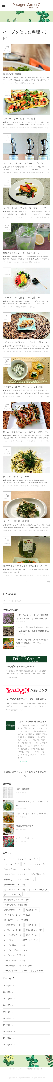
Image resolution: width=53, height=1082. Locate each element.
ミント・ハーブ (13, 262)
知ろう (10, 869)
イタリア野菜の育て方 (15, 904)
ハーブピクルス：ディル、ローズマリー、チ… (25, 208)
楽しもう (31, 83)
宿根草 (8, 879)
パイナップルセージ (24, 838)
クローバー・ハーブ (14, 884)
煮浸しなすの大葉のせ (13, 74)
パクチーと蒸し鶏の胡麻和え (17, 521)
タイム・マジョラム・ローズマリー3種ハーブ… (25, 342)
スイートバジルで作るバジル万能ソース (22, 297)
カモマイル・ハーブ (14, 889)
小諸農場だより (13, 924)
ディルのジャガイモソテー (16, 476)
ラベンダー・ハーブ (14, 874)
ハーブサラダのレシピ (25, 485)
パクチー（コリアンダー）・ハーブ (21, 859)
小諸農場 (32, 924)
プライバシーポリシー (34, 864)
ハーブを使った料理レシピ (20, 83)
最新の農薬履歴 (23, 789)
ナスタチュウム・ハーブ (16, 899)
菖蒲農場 (32, 909)
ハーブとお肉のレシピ (15, 970)
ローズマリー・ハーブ (19, 172)
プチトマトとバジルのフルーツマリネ (32, 813)
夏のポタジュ (34, 929)
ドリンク (5, 262)
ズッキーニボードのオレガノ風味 (19, 118)
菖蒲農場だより (13, 909)
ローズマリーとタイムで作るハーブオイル (23, 163)
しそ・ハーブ (7, 83)
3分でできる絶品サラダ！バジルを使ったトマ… (25, 566)
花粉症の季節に (37, 874)
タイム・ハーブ (7, 172)
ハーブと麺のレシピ (14, 945)
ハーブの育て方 (13, 935)
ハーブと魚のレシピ (14, 960)
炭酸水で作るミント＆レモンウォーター (22, 252)
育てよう (32, 935)
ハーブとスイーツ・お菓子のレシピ (21, 940)
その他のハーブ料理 (33, 575)
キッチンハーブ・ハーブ (21, 127)
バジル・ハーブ (7, 307)
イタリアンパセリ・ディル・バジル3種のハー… (25, 387)
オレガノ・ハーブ (8, 127)
